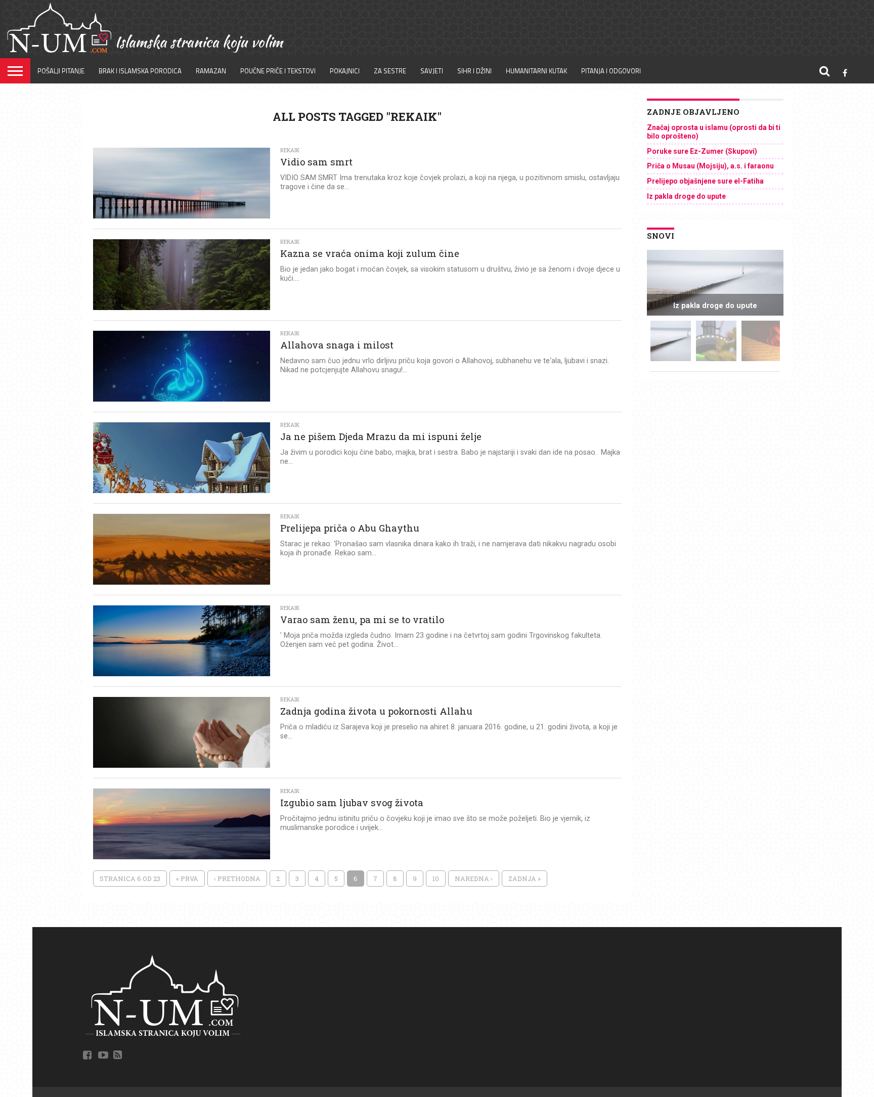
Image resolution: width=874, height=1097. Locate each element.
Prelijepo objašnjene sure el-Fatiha (705, 181)
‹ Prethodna (237, 878)
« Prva (187, 878)
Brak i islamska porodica (140, 71)
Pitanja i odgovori (611, 71)
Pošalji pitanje (60, 71)
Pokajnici (345, 71)
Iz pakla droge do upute (686, 196)
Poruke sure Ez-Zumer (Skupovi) (702, 151)
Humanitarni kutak (536, 71)
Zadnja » (524, 878)
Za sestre (390, 71)
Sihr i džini (474, 71)
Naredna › (474, 878)
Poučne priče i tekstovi (278, 71)
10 (435, 878)
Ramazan (211, 71)
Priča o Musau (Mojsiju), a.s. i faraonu (710, 166)
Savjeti (431, 71)
